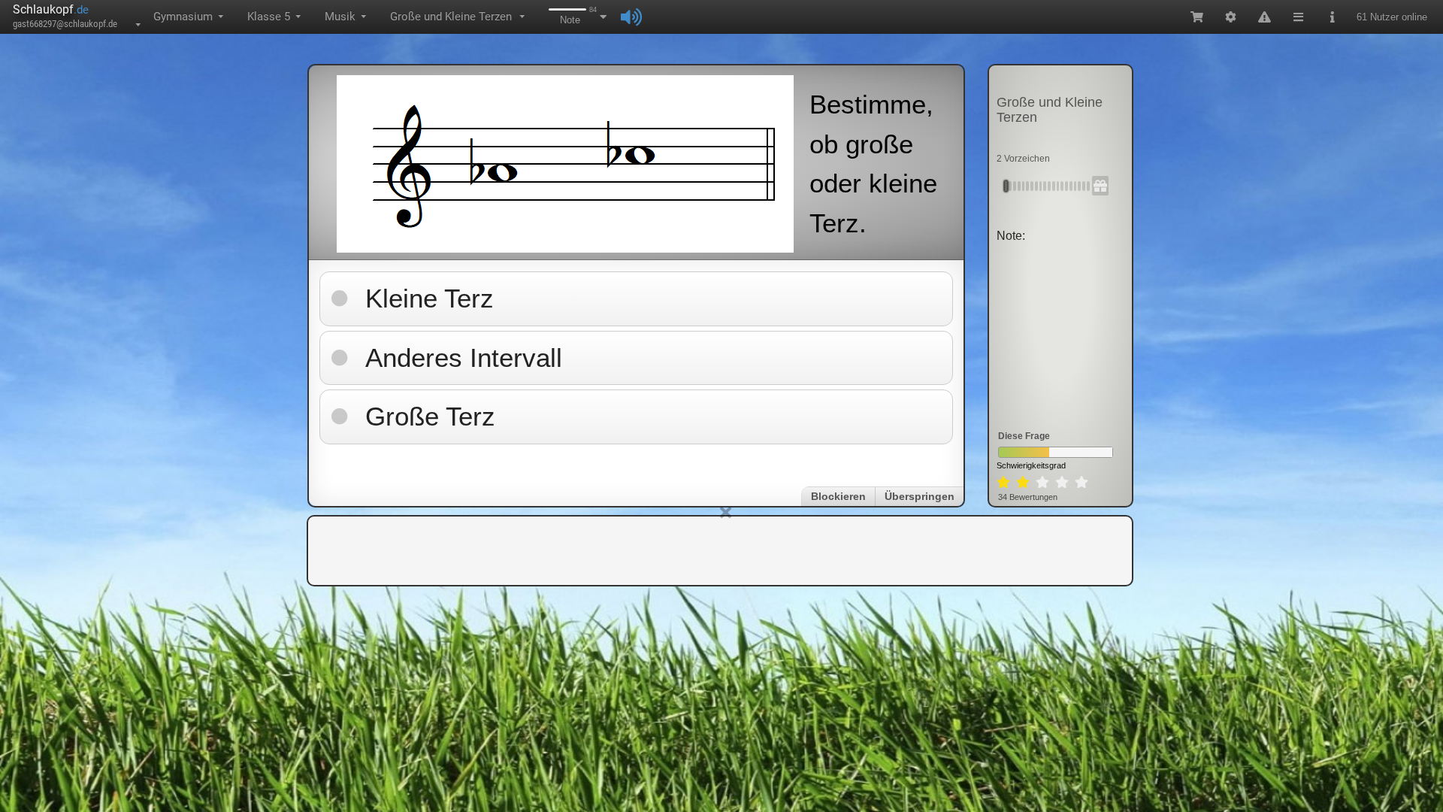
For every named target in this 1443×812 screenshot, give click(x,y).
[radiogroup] (1042, 483)
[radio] (1003, 483)
